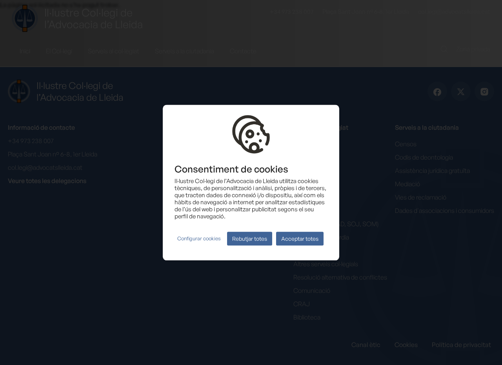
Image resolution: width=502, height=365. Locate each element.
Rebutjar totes (249, 238)
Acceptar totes (299, 238)
